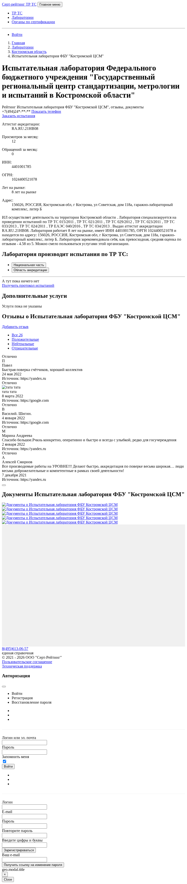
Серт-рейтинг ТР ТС (19, 4)
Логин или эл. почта (19, 738)
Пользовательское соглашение (27, 662)
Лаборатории (23, 17)
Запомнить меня (15, 757)
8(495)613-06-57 (15, 649)
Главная (18, 43)
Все (17, 335)
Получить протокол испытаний (28, 285)
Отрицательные (25, 348)
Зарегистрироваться (19, 850)
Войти (17, 34)
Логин (7, 802)
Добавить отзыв (15, 327)
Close (8, 879)
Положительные (25, 339)
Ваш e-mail (11, 855)
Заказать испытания (18, 116)
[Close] (4, 485)
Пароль (8, 747)
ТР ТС (17, 13)
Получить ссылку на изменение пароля (33, 865)
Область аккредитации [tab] (30, 270)
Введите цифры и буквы (22, 840)
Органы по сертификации (33, 22)
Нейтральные (23, 344)
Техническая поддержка (22, 666)
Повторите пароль (17, 831)
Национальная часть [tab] (29, 265)
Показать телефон (46, 111)
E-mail (7, 812)
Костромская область (29, 52)
